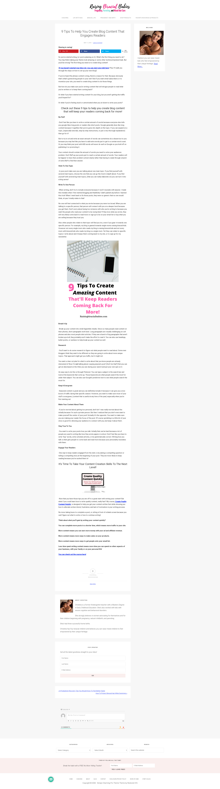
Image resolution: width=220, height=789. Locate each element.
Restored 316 (132, 783)
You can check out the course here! (72, 554)
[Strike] (76, 721)
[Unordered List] (80, 721)
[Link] (88, 721)
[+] (92, 720)
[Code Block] (85, 721)
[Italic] (71, 721)
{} (90, 720)
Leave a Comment (97, 42)
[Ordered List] (78, 721)
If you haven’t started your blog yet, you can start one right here (84, 68)
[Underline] (73, 721)
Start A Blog (93, 584)
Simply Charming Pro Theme (108, 783)
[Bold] (68, 721)
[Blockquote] (83, 721)
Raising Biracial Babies (110, 7)
